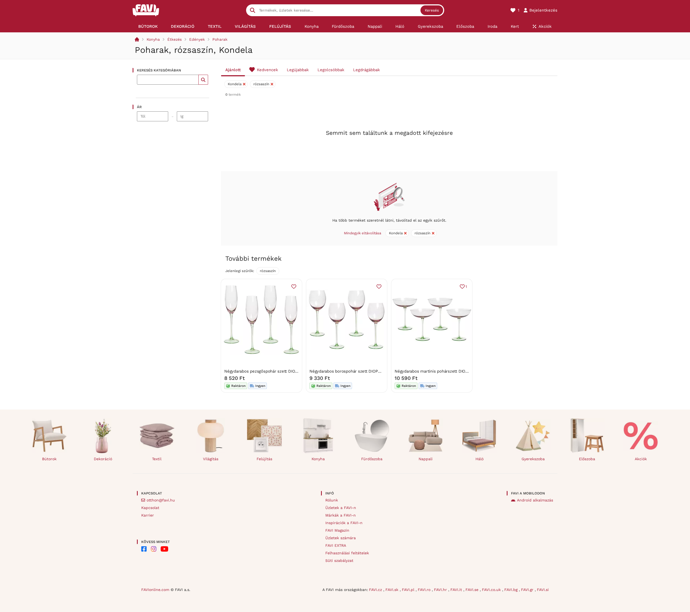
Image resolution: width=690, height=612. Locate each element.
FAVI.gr (528, 589)
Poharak (219, 39)
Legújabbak (298, 69)
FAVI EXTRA (335, 545)
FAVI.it (456, 589)
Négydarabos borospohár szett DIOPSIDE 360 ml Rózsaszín (365, 371)
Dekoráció (103, 459)
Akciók (641, 459)
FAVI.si (543, 589)
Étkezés (174, 39)
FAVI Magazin (337, 530)
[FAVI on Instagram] (153, 549)
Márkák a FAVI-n (340, 515)
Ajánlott (233, 69)
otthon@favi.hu (161, 500)
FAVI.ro (425, 589)
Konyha (153, 39)
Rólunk (331, 500)
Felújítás (264, 459)
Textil (156, 459)
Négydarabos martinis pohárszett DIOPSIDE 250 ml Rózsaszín (453, 371)
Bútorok (49, 459)
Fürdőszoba (371, 459)
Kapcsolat (150, 508)
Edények (197, 39)
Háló (479, 459)
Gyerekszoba (533, 459)
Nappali (426, 459)
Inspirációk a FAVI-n (344, 523)
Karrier (147, 515)
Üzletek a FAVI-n (340, 508)
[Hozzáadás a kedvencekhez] (294, 286)
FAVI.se (472, 589)
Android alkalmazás (535, 500)
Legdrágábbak (366, 69)
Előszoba (587, 459)
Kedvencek (267, 69)
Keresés (432, 10)
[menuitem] (148, 26)
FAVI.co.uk (492, 589)
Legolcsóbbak (331, 69)
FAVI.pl (409, 589)
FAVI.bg (511, 589)
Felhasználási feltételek (347, 553)
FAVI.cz (376, 589)
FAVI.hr (441, 589)
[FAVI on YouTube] (164, 549)
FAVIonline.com (155, 589)
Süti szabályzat (339, 560)
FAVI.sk (392, 589)
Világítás (210, 459)
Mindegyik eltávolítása (362, 233)
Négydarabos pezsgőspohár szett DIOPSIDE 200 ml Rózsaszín (282, 371)
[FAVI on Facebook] (144, 549)
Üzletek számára (340, 538)
